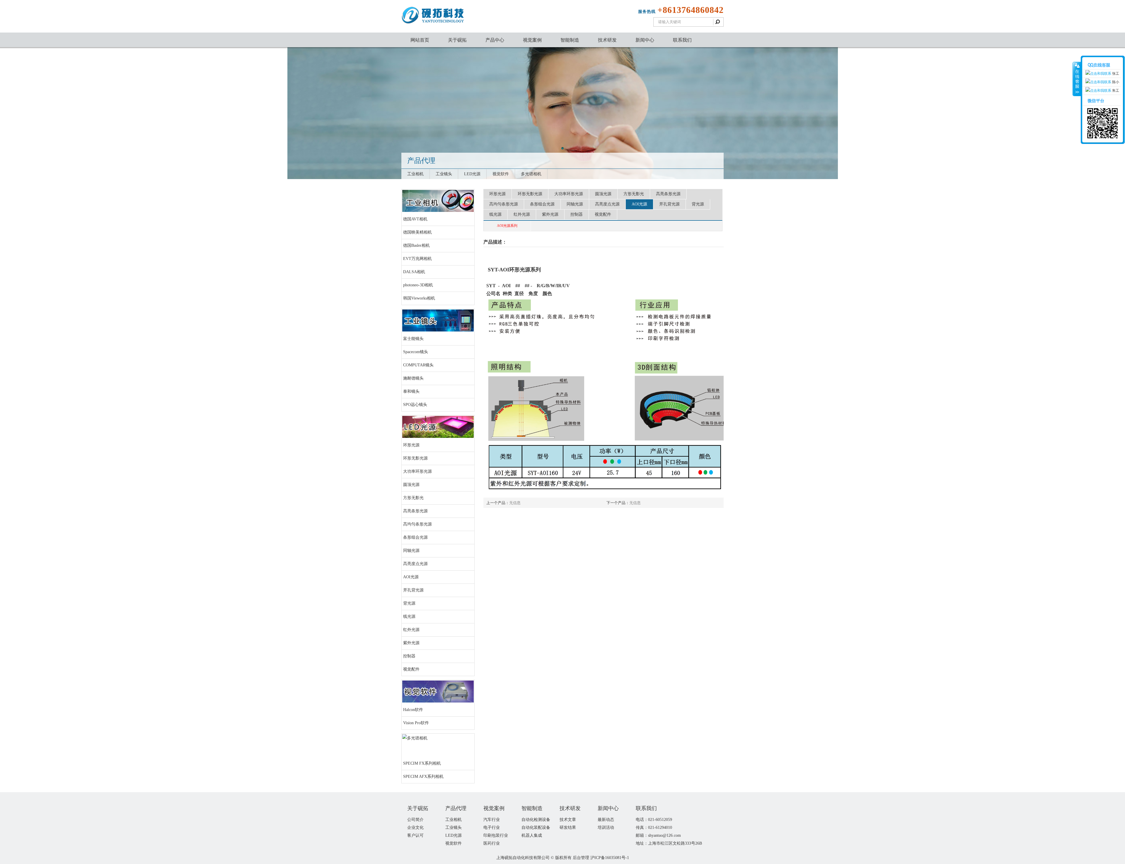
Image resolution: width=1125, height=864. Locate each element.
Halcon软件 (413, 709)
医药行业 (491, 843)
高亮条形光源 (415, 511)
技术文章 (568, 819)
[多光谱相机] (414, 738)
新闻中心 (644, 40)
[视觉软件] (438, 701)
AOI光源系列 (507, 226)
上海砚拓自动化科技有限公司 (523, 858)
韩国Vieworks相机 (419, 298)
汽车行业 (491, 819)
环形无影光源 (415, 458)
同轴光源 (411, 550)
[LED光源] (438, 436)
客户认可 (415, 835)
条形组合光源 (415, 537)
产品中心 (494, 40)
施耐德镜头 (413, 378)
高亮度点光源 (415, 564)
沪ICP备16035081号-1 (609, 858)
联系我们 (682, 40)
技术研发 (607, 40)
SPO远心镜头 (415, 404)
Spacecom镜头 (415, 352)
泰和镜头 (411, 391)
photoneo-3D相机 (418, 285)
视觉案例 (532, 40)
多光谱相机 (531, 174)
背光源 (409, 603)
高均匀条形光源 (417, 524)
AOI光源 (411, 577)
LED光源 (472, 174)
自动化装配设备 (535, 827)
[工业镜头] (438, 330)
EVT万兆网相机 (417, 258)
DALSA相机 (414, 272)
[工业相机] (438, 210)
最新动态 (606, 819)
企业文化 (415, 827)
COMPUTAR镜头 (418, 365)
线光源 (409, 616)
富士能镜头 (413, 338)
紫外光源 (411, 643)
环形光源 (411, 445)
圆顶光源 (411, 484)
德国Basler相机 (416, 245)
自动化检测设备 (535, 819)
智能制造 (569, 40)
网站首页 (419, 40)
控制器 (409, 656)
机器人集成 (531, 835)
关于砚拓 (457, 40)
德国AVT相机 (415, 219)
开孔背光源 (413, 590)
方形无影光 (413, 498)
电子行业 (491, 827)
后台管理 (581, 858)
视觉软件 (500, 174)
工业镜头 (444, 174)
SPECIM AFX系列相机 (423, 776)
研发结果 (568, 827)
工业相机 (415, 174)
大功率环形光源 (417, 471)
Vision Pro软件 (416, 723)
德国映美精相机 (417, 232)
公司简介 (415, 819)
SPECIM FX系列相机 (422, 763)
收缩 (1077, 79)
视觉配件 (411, 669)
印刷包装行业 (495, 835)
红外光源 (411, 629)
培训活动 (606, 827)
